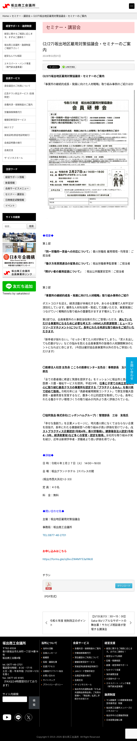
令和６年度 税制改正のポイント (68, 623)
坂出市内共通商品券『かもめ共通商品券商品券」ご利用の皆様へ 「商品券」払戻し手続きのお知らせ (88, 694)
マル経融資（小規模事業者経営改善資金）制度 (119, 702)
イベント (10, 205)
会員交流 (8, 150)
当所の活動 (48, 648)
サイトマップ (49, 680)
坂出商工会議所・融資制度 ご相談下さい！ (18, 46)
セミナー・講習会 (14, 194)
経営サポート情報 (14, 177)
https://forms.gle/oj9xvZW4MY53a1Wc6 (68, 559)
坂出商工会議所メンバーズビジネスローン (119, 709)
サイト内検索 (11, 694)
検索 (34, 702)
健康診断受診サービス (15, 119)
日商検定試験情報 (14, 199)
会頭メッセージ (50, 653)
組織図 (46, 657)
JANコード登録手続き (85, 671)
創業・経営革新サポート (117, 665)
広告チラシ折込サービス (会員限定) (19, 95)
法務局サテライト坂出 (53, 671)
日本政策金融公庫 (114, 720)
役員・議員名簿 (50, 662)
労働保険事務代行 (13, 112)
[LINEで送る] (68, 67)
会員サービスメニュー (17, 188)
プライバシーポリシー (53, 684)
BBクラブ (9, 127)
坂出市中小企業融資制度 (117, 715)
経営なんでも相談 (13, 55)
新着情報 (10, 182)
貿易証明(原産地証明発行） (17, 135)
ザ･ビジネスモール (13, 157)
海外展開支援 (112, 674)
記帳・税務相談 (113, 660)
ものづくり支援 (113, 670)
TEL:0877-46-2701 (54, 535)
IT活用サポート (113, 679)
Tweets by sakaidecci (16, 293)
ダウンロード (123, 585)
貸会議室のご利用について (17, 85)
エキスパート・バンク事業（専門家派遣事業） (17, 65)
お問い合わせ (49, 675)
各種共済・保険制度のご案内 (18, 104)
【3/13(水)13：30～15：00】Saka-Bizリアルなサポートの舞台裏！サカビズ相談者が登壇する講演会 (109, 623)
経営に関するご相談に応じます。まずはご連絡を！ (18, 35)
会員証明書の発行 (13, 142)
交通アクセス (49, 666)
